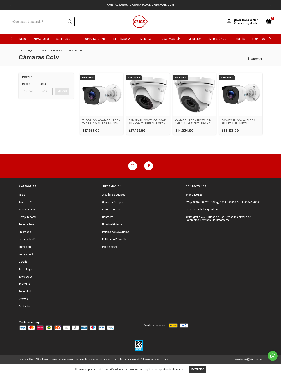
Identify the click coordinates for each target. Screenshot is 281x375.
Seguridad (33, 50)
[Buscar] (69, 22)
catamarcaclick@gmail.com (203, 209)
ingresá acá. (133, 359)
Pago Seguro (109, 246)
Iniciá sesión (250, 20)
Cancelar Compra (112, 202)
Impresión (195, 39)
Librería (239, 39)
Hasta (42, 83)
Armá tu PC (41, 39)
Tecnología (260, 39)
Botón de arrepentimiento (155, 359)
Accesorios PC (66, 39)
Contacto (24, 306)
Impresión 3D (217, 39)
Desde (26, 83)
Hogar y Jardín (170, 39)
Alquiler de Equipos (113, 194)
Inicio (22, 39)
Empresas (145, 39)
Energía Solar (122, 39)
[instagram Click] (132, 165)
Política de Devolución (115, 231)
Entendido (197, 369)
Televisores (26, 276)
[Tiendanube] (248, 360)
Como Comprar (111, 209)
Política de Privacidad (115, 239)
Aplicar (62, 91)
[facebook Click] (148, 165)
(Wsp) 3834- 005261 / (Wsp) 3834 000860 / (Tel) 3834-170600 (223, 202)
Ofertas (23, 299)
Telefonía (24, 284)
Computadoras (94, 39)
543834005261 (195, 194)
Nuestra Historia (112, 224)
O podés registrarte (246, 23)
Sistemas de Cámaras (52, 50)
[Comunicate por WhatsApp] (273, 356)
